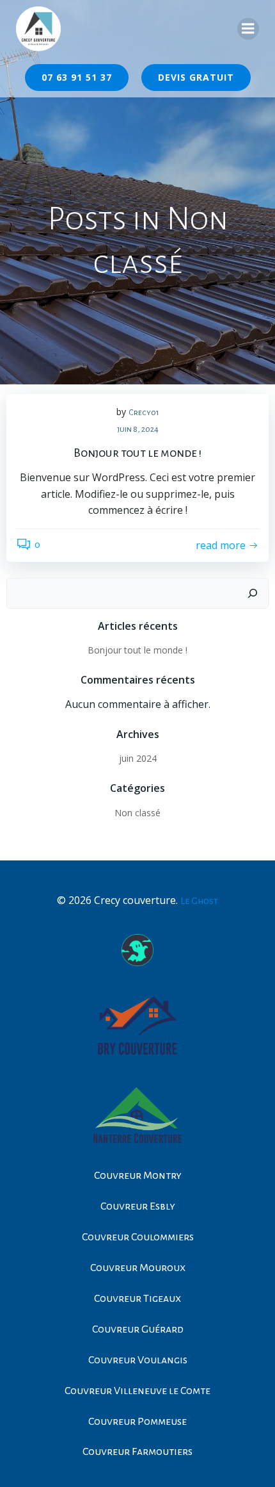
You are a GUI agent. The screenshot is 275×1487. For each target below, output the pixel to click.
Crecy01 (144, 412)
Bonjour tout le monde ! (137, 650)
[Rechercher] (252, 593)
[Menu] (248, 29)
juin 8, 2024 (138, 429)
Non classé (137, 813)
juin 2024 (138, 758)
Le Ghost (199, 901)
